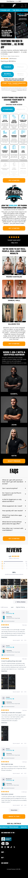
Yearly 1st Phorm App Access (12, 785)
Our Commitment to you (7, 833)
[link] (14, 180)
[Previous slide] (1, 25)
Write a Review (22, 602)
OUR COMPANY (4, 863)
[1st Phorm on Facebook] (2, 847)
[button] (7, 25)
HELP (2, 858)
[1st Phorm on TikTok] (11, 847)
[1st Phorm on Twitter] (14, 847)
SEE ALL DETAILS (14, 823)
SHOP (2, 852)
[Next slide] (26, 25)
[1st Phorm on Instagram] (5, 847)
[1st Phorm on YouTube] (8, 847)
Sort (12, 607)
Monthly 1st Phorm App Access (13, 618)
